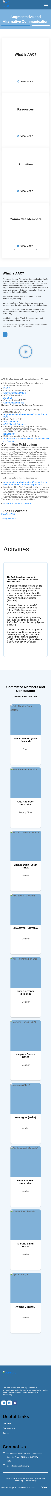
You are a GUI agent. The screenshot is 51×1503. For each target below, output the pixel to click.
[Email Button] (5, 334)
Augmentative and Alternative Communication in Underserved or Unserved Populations (26, 483)
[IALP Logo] (7, 4)
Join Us (6, 1433)
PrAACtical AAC (8, 514)
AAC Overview (10, 422)
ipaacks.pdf (8, 434)
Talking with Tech (8, 518)
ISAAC (6, 388)
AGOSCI (7, 398)
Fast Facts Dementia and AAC (18, 503)
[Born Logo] (43, 1487)
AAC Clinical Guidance (14, 424)
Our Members (9, 1428)
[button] (25, 351)
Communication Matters (14, 393)
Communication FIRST (14, 403)
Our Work (7, 1423)
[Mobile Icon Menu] (46, 4)
